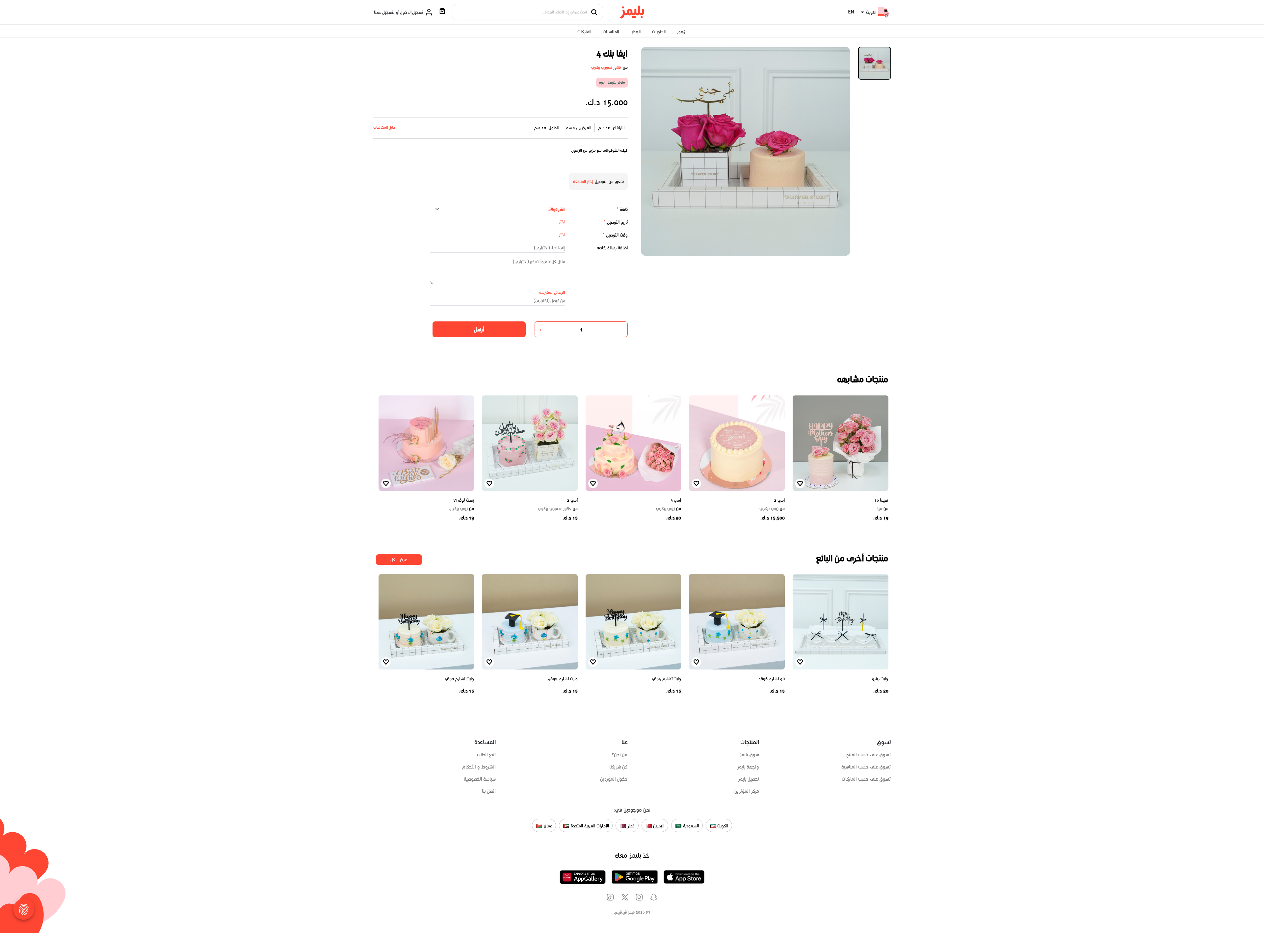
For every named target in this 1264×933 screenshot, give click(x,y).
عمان (547, 826)
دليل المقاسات (384, 127)
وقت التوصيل (615, 235)
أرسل (479, 329)
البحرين (658, 826)
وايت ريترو (880, 679)
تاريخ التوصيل (615, 222)
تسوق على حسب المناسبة (866, 767)
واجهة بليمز (748, 767)
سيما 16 (881, 500)
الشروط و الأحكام (479, 767)
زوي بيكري (772, 509)
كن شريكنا (618, 767)
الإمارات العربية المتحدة (589, 826)
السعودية (690, 826)
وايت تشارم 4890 (459, 679)
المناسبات (611, 32)
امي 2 (779, 500)
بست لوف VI (463, 500)
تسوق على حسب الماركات (866, 779)
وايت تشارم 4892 (562, 679)
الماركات (584, 32)
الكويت (722, 826)
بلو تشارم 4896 (771, 679)
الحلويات (659, 32)
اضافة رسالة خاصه (612, 248)
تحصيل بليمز (748, 779)
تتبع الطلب (486, 754)
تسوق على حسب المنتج (868, 754)
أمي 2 (572, 500)
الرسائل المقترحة (552, 292)
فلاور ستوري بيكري (606, 67)
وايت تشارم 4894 (666, 679)
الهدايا (635, 32)
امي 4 (676, 500)
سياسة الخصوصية (480, 779)
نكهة (622, 209)
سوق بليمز (749, 754)
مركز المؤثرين (746, 791)
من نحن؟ (620, 754)
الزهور (682, 32)
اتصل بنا (489, 791)
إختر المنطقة (583, 181)
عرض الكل (398, 560)
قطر (630, 826)
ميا (882, 509)
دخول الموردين (614, 779)
